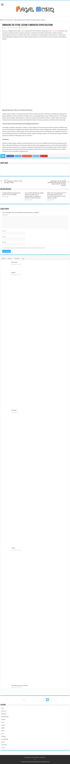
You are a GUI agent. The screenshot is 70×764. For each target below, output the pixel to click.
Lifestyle (3, 736)
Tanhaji (13, 548)
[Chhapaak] (5, 477)
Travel (2, 747)
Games (3, 725)
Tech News (4, 745)
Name (4, 231)
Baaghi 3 (13, 272)
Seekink (23, 31)
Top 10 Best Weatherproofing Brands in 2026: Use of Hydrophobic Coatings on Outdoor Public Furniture (34, 195)
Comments (17, 258)
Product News (9, 20)
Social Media (4, 739)
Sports (3, 742)
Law (2, 733)
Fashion (3, 719)
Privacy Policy (35, 757)
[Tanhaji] (5, 615)
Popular (10, 258)
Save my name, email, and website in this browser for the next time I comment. (24, 248)
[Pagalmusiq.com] (35, 8)
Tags (23, 258)
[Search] (47, 699)
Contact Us (42, 757)
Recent (3, 258)
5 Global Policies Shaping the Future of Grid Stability (11, 193)
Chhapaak (13, 410)
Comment (5, 215)
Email (4, 236)
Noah (5, 27)
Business (3, 711)
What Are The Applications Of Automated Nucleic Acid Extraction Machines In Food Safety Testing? (56, 195)
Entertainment (4, 716)
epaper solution (52, 31)
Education (3, 713)
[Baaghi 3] (5, 340)
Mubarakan (14, 262)
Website (4, 242)
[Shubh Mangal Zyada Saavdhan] (5, 689)
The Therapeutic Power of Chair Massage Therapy (13, 181)
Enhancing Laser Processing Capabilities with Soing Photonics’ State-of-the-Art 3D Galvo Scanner (56, 182)
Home (3, 20)
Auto (2, 708)
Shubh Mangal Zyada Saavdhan (19, 685)
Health (3, 728)
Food (2, 722)
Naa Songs (27, 757)
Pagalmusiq (36, 761)
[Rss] (35, 759)
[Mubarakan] (5, 266)
